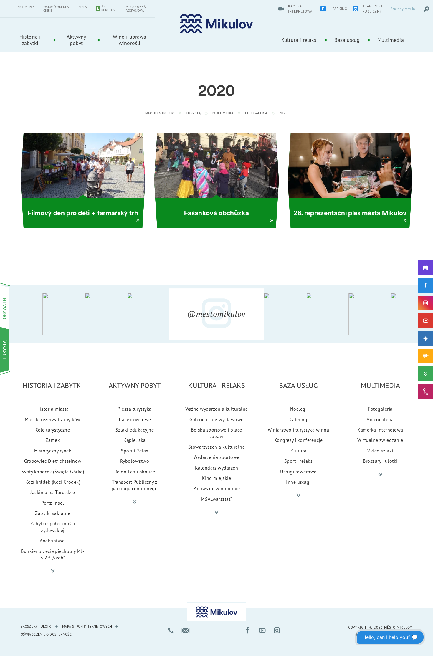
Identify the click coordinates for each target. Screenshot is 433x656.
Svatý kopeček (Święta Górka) (53, 472)
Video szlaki (380, 451)
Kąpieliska (134, 440)
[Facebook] (425, 285)
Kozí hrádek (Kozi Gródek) (52, 482)
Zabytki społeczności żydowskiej (52, 526)
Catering (299, 419)
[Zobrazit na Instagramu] (21, 314)
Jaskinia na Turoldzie (52, 492)
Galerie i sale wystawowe (216, 419)
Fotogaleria (256, 113)
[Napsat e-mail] (185, 630)
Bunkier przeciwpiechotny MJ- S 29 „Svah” (52, 554)
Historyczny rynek (52, 451)
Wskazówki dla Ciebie (56, 9)
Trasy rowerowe (134, 419)
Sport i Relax (134, 451)
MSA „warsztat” (216, 499)
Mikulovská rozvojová (136, 9)
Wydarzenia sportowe (216, 457)
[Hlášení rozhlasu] (425, 356)
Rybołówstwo (134, 461)
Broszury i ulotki (380, 461)
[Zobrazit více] (52, 571)
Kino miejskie (216, 478)
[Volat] (170, 630)
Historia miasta (53, 409)
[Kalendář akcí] (425, 267)
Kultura (298, 451)
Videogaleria (380, 419)
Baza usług (347, 40)
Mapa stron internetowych (87, 626)
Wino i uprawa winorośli (129, 39)
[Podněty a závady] (425, 373)
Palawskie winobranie (216, 488)
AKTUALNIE (26, 7)
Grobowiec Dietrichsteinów (53, 461)
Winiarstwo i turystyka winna (298, 430)
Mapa (83, 7)
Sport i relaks (298, 461)
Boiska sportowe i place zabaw (216, 433)
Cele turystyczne (53, 430)
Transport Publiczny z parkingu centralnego (135, 485)
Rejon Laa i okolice (134, 472)
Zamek (53, 440)
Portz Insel (52, 503)
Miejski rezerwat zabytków (53, 419)
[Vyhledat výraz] (426, 9)
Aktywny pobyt (76, 39)
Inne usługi (298, 482)
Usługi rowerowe (298, 472)
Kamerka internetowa (380, 430)
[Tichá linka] (425, 391)
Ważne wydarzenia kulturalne (216, 409)
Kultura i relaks (299, 40)
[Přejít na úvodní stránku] (216, 23)
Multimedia (390, 40)
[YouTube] (425, 320)
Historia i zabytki (30, 39)
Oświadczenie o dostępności (46, 634)
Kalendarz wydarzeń (216, 468)
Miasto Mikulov (159, 113)
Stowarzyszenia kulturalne (216, 447)
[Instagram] (425, 303)
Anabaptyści (52, 540)
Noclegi (298, 409)
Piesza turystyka (135, 409)
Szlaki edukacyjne (134, 430)
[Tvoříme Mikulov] (425, 338)
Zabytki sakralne (52, 513)
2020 (283, 113)
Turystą (193, 113)
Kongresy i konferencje (298, 440)
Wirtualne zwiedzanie (380, 440)
